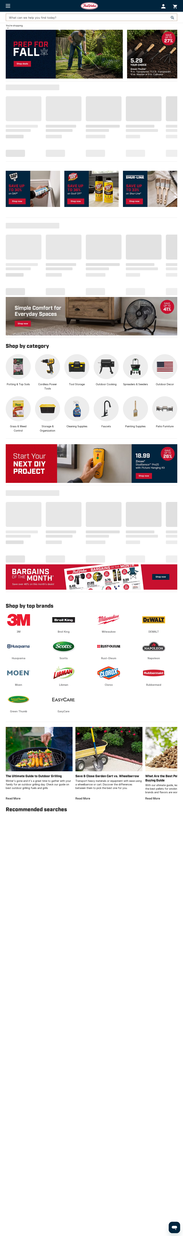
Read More (13, 798)
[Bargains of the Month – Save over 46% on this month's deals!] (91, 577)
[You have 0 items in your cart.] (175, 6)
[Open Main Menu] (8, 6)
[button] (163, 6)
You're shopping (14, 25)
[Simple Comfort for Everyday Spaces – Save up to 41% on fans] (91, 316)
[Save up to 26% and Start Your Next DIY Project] (91, 463)
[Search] (172, 17)
